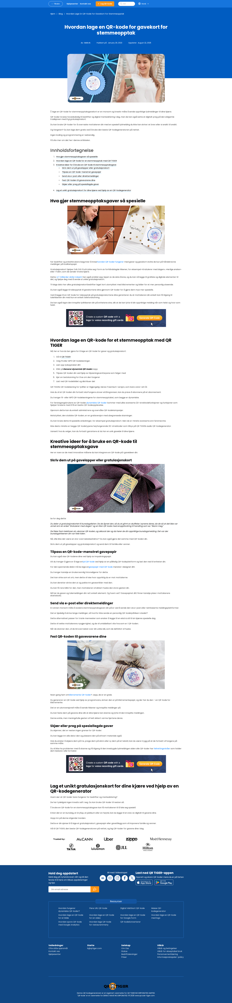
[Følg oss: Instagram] (117, 878)
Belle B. (87, 43)
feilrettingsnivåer (161, 748)
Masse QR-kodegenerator (158, 910)
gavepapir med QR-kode (101, 567)
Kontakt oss (54, 951)
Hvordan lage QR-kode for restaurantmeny (100, 923)
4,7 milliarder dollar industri (69, 277)
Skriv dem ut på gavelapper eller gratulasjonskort (85, 168)
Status (124, 951)
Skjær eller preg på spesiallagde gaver (80, 184)
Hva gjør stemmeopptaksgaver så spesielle (77, 156)
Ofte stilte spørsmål (58, 948)
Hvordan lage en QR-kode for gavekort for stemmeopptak (95, 13)
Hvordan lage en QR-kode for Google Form (132, 916)
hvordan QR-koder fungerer (110, 261)
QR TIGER (66, 356)
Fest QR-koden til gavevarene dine (78, 180)
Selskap (125, 945)
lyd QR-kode (89, 561)
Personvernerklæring (167, 954)
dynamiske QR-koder (96, 402)
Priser (124, 957)
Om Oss (125, 948)
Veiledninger (55, 945)
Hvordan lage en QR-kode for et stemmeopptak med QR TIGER (86, 160)
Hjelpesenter (54, 954)
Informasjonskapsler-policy (170, 957)
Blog (61, 13)
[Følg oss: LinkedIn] (103, 878)
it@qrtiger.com (94, 948)
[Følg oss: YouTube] (110, 878)
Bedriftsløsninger (129, 954)
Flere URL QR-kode (98, 908)
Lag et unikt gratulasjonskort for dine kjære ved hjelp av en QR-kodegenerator (93, 190)
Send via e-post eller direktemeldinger (80, 176)
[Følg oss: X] (132, 878)
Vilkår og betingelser (167, 948)
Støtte (90, 945)
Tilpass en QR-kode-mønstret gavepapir (81, 172)
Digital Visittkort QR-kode (132, 908)
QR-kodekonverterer (130, 921)
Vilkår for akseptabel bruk (169, 951)
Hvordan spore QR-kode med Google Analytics (70, 923)
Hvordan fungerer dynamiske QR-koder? (69, 910)
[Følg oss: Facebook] (125, 878)
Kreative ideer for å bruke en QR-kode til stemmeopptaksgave (86, 164)
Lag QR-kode (106, 4)
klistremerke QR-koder (80, 694)
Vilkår (160, 945)
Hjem (52, 13)
